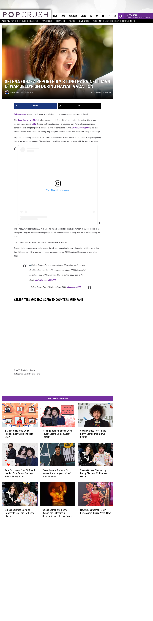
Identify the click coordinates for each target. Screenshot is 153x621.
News (63, 16)
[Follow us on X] (115, 16)
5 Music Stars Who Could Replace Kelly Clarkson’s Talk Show (19, 433)
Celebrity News (29, 374)
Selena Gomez (20, 114)
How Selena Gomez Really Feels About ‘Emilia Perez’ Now (95, 511)
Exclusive (73, 16)
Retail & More (84, 21)
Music (83, 16)
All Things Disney (112, 21)
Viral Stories (47, 21)
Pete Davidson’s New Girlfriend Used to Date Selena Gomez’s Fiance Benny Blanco (20, 473)
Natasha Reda (14, 92)
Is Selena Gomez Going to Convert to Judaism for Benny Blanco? (19, 513)
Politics (72, 21)
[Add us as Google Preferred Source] (97, 16)
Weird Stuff (97, 21)
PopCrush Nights (128, 21)
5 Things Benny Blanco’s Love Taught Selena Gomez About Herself (57, 433)
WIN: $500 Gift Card (18, 21)
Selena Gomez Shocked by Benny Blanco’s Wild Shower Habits (94, 473)
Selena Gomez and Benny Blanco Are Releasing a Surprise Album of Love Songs (57, 513)
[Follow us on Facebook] (109, 16)
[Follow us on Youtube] (103, 16)
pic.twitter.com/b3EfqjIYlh (45, 280)
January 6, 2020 (74, 287)
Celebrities (33, 21)
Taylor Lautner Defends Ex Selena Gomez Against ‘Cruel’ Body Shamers (56, 473)
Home (55, 16)
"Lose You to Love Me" (27, 120)
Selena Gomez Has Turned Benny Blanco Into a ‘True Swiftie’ (93, 433)
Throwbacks (60, 21)
